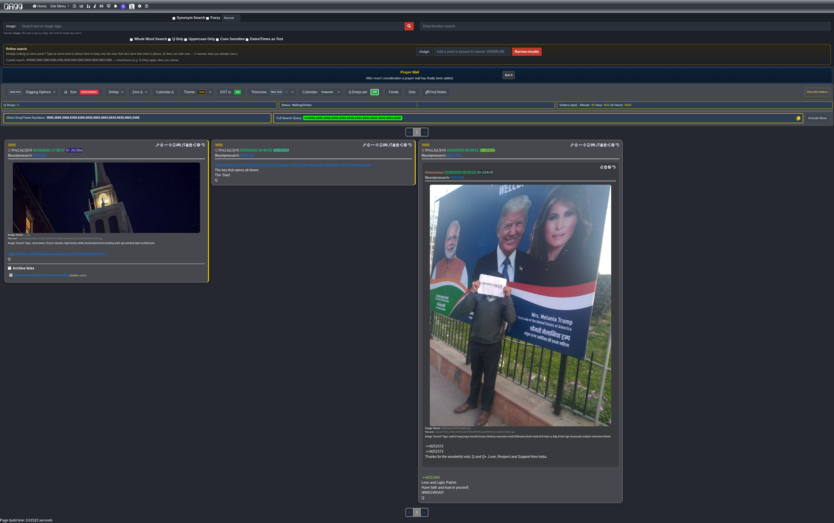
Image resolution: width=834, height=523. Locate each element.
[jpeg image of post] (173, 145)
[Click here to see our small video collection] (101, 6)
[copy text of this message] (190, 145)
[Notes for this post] (183, 145)
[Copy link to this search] (798, 118)
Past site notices (817, 91)
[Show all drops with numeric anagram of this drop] (170, 145)
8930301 (40, 155)
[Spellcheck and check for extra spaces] (202, 145)
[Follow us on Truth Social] (123, 6)
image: (424, 51)
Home (41, 6)
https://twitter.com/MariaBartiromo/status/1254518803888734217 (57, 254)
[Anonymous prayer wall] (95, 6)
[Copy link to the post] (194, 145)
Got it (508, 75)
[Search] (409, 26)
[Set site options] (139, 6)
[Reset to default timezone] (286, 92)
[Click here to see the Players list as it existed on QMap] (88, 6)
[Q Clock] (74, 6)
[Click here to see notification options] (115, 6)
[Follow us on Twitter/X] (131, 6)
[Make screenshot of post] (187, 145)
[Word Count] (161, 145)
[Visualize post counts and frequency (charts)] (81, 6)
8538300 (247, 155)
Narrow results (527, 51)
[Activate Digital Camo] (178, 145)
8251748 (454, 155)
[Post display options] (157, 145)
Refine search (16, 49)
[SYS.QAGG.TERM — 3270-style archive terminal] (108, 6)
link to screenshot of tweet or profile (41, 275)
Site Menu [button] (58, 6)
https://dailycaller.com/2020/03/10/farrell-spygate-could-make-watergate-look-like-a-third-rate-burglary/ (293, 165)
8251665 (457, 177)
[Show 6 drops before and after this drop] (165, 145)
